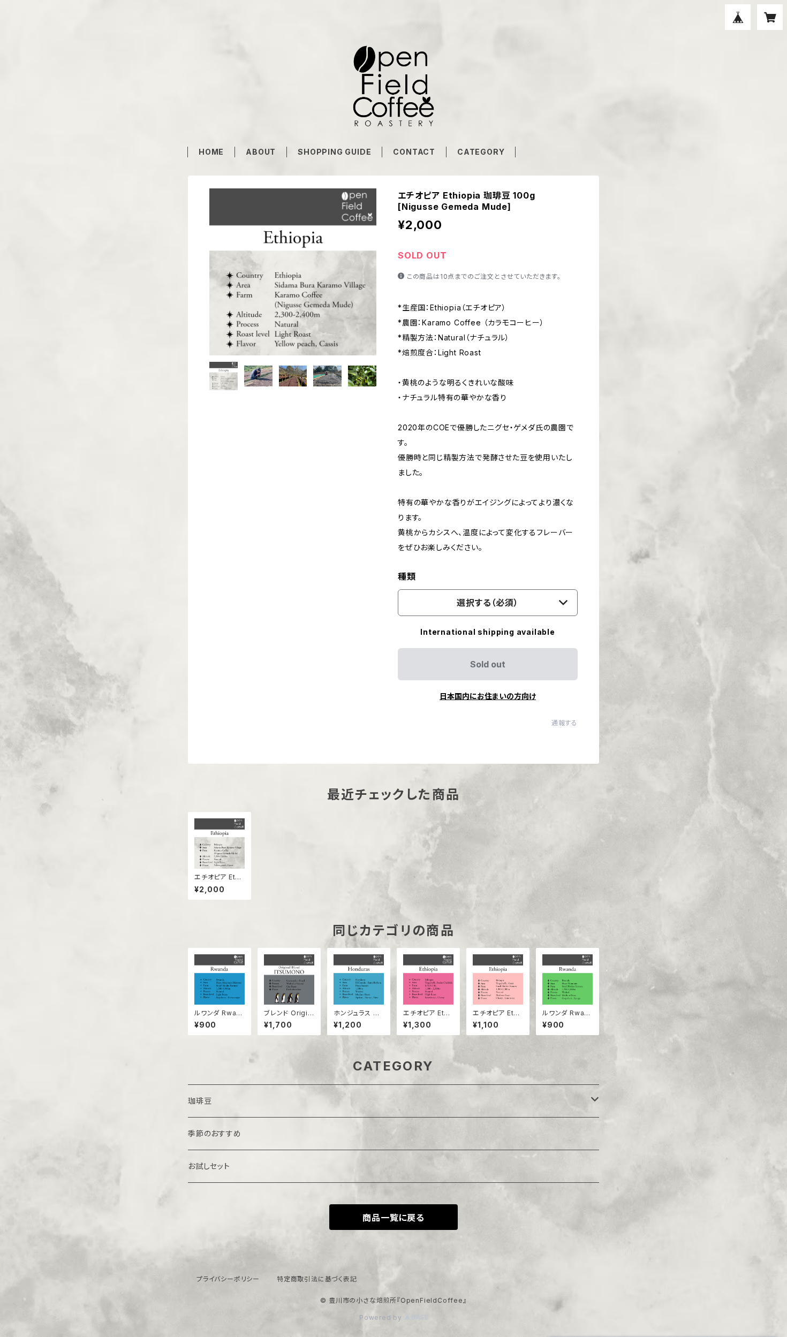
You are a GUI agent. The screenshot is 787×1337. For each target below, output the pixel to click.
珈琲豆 (199, 1100)
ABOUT (261, 151)
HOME (211, 151)
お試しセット (209, 1166)
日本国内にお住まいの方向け (488, 696)
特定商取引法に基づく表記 (317, 1279)
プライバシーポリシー (228, 1279)
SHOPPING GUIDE (334, 151)
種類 (407, 576)
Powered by (381, 1317)
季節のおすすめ (214, 1133)
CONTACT (414, 151)
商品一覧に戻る (393, 1217)
